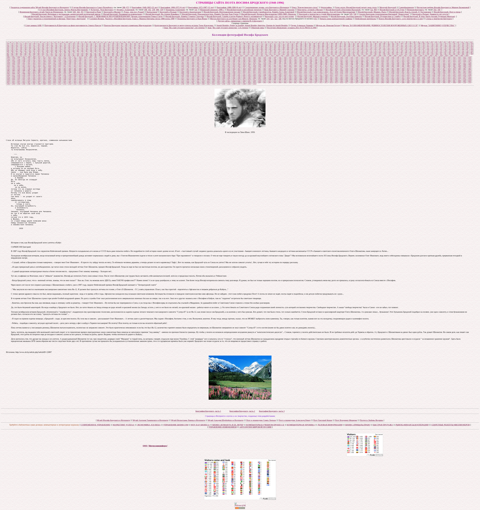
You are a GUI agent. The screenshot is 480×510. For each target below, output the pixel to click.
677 (130, 51)
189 (336, 43)
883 (100, 54)
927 (292, 54)
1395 (305, 61)
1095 (167, 57)
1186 (167, 58)
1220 (341, 58)
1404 (351, 61)
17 (74, 42)
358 (139, 46)
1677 (351, 66)
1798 (39, 69)
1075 (64, 57)
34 (166, 42)
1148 (438, 57)
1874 (428, 69)
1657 (249, 66)
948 (384, 54)
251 (139, 45)
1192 (198, 58)
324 (459, 45)
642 (445, 49)
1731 (162, 67)
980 (56, 55)
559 (82, 49)
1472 (233, 63)
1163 (49, 58)
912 (227, 54)
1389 (274, 61)
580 (174, 49)
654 (30, 51)
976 (39, 55)
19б (90, 42)
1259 (75, 60)
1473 (239, 63)
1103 (208, 57)
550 (43, 49)
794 (179, 52)
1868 (397, 69)
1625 (85, 66)
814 (266, 52)
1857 (341, 69)
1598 (413, 64)
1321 (392, 60)
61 (272, 42)
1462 (182, 63)
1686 (397, 66)
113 (471, 42)
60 (269, 42)
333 (30, 46)
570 (130, 49)
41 (195, 42)
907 (205, 54)
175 (275, 43)
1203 (254, 58)
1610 (8, 66)
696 (218, 51)
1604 (444, 64)
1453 (136, 63)
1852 (315, 69)
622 (358, 49)
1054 (420, 55)
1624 (80, 66)
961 (441, 54)
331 (21, 46)
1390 (280, 61)
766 (56, 52)
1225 (367, 58)
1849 (300, 69)
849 (419, 52)
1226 (372, 58)
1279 (177, 60)
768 (65, 52)
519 (375, 48)
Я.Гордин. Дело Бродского (102, 10)
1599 (418, 64)
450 (73, 48)
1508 (418, 63)
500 (292, 48)
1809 (95, 69)
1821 (157, 69)
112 (467, 42)
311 (402, 45)
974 (30, 55)
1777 (397, 67)
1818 (141, 69)
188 (332, 43)
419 (406, 46)
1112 (254, 57)
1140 (397, 57)
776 (100, 52)
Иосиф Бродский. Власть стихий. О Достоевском (410, 12)
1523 (28, 64)
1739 (203, 67)
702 (244, 51)
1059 (446, 55)
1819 (146, 69)
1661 (269, 66)
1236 (423, 58)
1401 (336, 61)
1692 (428, 66)
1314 (356, 60)
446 (56, 48)
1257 (64, 60)
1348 (64, 61)
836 (362, 52)
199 (380, 43)
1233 (408, 58)
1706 (34, 67)
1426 (464, 61)
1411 (387, 61)
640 (437, 49)
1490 (326, 63)
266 (205, 45)
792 (170, 52)
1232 (403, 58)
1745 (233, 67)
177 (283, 43)
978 (47, 55)
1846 (285, 69)
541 (472, 48)
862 (8, 54)
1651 (218, 66)
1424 (454, 61)
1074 (59, 57)
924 (279, 54)
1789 (459, 67)
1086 (121, 57)
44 (206, 42)
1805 (75, 69)
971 (17, 55)
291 (314, 45)
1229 (387, 58)
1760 (310, 67)
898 (165, 54)
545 (21, 49)
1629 (105, 66)
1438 (59, 63)
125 (56, 43)
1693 (433, 66)
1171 (90, 58)
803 (218, 52)
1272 (141, 60)
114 (8, 43)
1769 (356, 67)
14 (55, 42)
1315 (362, 60)
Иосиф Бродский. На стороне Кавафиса (162, 14)
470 (161, 48)
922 (270, 54)
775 (95, 52)
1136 (377, 57)
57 (258, 42)
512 (345, 48)
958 (428, 54)
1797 (34, 69)
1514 (449, 63)
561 (91, 49)
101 (419, 42)
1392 (290, 61)
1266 (110, 60)
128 (69, 43)
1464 (192, 63)
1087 (126, 57)
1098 (182, 57)
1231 (397, 58)
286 (292, 45)
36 (173, 42)
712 (288, 51)
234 (65, 45)
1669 (310, 66)
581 (179, 49)
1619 (54, 66)
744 (428, 51)
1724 (126, 67)
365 (170, 46)
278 (257, 45)
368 (183, 46)
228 (39, 45)
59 (265, 42)
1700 (469, 66)
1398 (321, 61)
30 (151, 42)
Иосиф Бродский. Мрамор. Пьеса (372, 12)
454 (91, 48)
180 (297, 43)
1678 (356, 66)
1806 (80, 69)
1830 (203, 69)
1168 (75, 58)
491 (253, 48)
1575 (295, 64)
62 (276, 42)
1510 (428, 63)
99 (410, 42)
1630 (110, 66)
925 (283, 54)
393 (292, 46)
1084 (110, 57)
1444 (90, 63)
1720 (105, 67)
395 (301, 46)
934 (323, 54)
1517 (464, 63)
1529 (59, 64)
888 (122, 54)
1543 (131, 64)
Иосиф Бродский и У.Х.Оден (392, 10)
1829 (198, 69)
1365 (151, 61)
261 (183, 45)
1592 (382, 64)
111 (462, 42)
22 (105, 42)
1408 (372, 61)
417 (397, 46)
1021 (251, 55)
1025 (272, 55)
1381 (233, 61)
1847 (290, 69)
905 (196, 54)
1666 (295, 66)
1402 (341, 61)
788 (152, 52)
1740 (208, 67)
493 (262, 48)
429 (450, 46)
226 (30, 45)
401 (327, 46)
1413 (397, 61)
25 (120, 42)
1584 (341, 64)
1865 (382, 69)
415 (389, 46)
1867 (392, 69)
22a (109, 42)
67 (294, 42)
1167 (69, 58)
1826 (182, 69)
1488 (315, 63)
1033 (313, 55)
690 (192, 51)
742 (419, 51)
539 (161, 10)
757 (17, 52)
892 (139, 54)
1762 (321, 67)
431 (459, 46)
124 (52, 43)
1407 (367, 61)
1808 (90, 69)
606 (288, 49)
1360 (126, 61)
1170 (85, 58)
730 (367, 51)
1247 (13, 60)
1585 (346, 64)
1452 (131, 63)
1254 (49, 60)
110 (458, 42)
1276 (162, 60)
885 (109, 54)
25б (129, 42)
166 (235, 43)
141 (195, 10)
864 (17, 54)
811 (253, 52)
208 (419, 43)
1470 (223, 63)
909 (213, 54)
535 (445, 48)
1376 (208, 61)
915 (240, 54)
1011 (200, 55)
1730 (157, 67)
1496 (356, 63)
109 (453, 42)
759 (25, 52)
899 (170, 54)
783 (130, 52)
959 (432, 54)
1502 (387, 63)
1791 (469, 67)
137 (109, 43)
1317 (372, 60)
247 (122, 45)
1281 (187, 60)
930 (305, 54)
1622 (69, 66)
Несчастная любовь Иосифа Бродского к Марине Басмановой (443, 7)
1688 (408, 66)
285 (288, 45)
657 (43, 51)
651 (17, 51)
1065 (13, 57)
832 (345, 52)
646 (463, 49)
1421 (438, 61)
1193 (203, 58)
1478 (264, 63)
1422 (444, 61)
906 (200, 54)
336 (43, 46)
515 (358, 48)
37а (181, 42)
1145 (423, 57)
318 (432, 45)
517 (367, 48)
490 (157, 10)
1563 (233, 64)
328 (74, 12)
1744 (228, 67)
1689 (413, 66)
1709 (49, 67)
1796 (28, 69)
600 (262, 49)
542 (8, 49)
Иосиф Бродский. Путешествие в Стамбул (383, 16)
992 (109, 55)
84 (356, 42)
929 (301, 54)
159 (205, 43)
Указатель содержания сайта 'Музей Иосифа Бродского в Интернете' (40, 7)
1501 (382, 63)
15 (58, 42)
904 (192, 54)
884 (104, 54)
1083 (105, 57)
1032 (308, 55)
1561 (223, 64)
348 (95, 46)
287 (297, 45)
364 (165, 46)
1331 (444, 60)
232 (56, 45)
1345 (49, 61)
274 (240, 45)
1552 (177, 64)
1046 (379, 55)
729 (362, 51)
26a (137, 42)
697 (222, 51)
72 (312, 42)
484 (222, 48)
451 (315, 19)
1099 (187, 57)
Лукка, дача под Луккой (134, 12)
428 (445, 46)
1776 (392, 67)
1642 (172, 66)
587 (205, 49)
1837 (239, 69)
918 (253, 54)
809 (244, 52)
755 (8, 52)
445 (52, 48)
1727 (141, 67)
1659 (259, 66)
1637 (146, 66)
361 (152, 46)
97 (403, 42)
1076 (69, 57)
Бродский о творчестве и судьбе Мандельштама (319, 14)
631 (397, 49)
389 (275, 46)
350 (104, 46)
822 (301, 52)
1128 (336, 57)
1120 (295, 57)
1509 (423, 63)
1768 (351, 67)
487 (235, 48)
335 (39, 46)
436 (12, 48)
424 (428, 46)
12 (47, 42)
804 (222, 52)
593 (231, 49)
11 (44, 42)
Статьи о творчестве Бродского (439, 19)
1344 (44, 61)
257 (165, 45)
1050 (400, 55)
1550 (167, 64)
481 (209, 48)
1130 (346, 57)
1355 (100, 61)
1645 (187, 66)
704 (253, 51)
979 (52, 55)
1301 (290, 60)
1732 (167, 67)
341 (65, 46)
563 (100, 49)
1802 (59, 69)
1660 (264, 66)
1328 (428, 60)
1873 (423, 69)
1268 (121, 60)
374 (209, 46)
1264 (100, 60)
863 (12, 54)
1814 (121, 69)
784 (135, 52)
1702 (13, 67)
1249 (23, 60)
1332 (449, 60)
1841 (259, 69)
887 (117, 54)
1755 (285, 67)
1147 (433, 57)
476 (187, 48)
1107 (228, 57)
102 (149, 10)
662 (65, 51)
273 (235, 45)
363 (161, 46)
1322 (397, 60)
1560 (218, 64)
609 (301, 49)
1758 (300, 67)
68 (298, 42)
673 (113, 51)
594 (235, 49)
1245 (469, 58)
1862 (367, 69)
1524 (34, 64)
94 (392, 42)
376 (218, 46)
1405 (356, 61)
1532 (75, 64)
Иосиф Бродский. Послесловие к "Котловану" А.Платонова (50, 16)
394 (297, 46)
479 (200, 48)
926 (288, 54)
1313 (351, 60)
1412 (392, 61)
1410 (382, 61)
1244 (464, 58)
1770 (362, 67)
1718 (95, 67)
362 (157, 46)
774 (91, 52)
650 (12, 51)
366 (174, 46)
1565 (244, 64)
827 (323, 52)
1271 (136, 60)
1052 (410, 55)
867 (30, 54)
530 (354, 14)
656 (39, 51)
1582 (331, 64)
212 (437, 43)
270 (222, 45)
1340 (23, 61)
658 (47, 51)
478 (196, 48)
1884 (13, 70)
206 (410, 43)
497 (279, 48)
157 (196, 43)
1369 (172, 61)
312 (406, 45)
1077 (75, 57)
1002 (154, 55)
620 (349, 49)
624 (367, 49)
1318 (377, 60)
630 (393, 49)
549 (39, 49)
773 (87, 52)
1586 (351, 64)
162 (218, 43)
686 (170, 51)
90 (377, 42)
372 (200, 46)
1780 (413, 67)
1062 (461, 55)
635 (415, 49)
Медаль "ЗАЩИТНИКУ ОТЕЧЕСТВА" (438, 25)
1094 (162, 57)
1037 (333, 55)
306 (380, 45)
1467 (208, 63)
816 (275, 52)
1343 (39, 61)
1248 (18, 60)
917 (249, 54)
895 (152, 54)
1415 (408, 61)
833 (349, 52)
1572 (280, 64)
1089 (136, 57)
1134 (367, 57)
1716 (85, 67)
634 (410, 49)
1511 (433, 63)
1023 (261, 55)
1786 (444, 67)
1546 (146, 64)
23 (113, 42)
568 (122, 49)
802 (213, 52)
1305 (310, 60)
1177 (121, 58)
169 (249, 43)
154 (183, 43)
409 (362, 46)
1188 (177, 58)
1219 (336, 58)
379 (231, 46)
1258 (69, 60)
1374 (198, 61)
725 (345, 51)
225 (25, 45)
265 (200, 45)
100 (414, 42)
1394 (300, 61)
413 (380, 46)
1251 (34, 60)
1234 (413, 58)
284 (283, 45)
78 (334, 42)
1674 (336, 66)
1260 (80, 60)
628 (384, 49)
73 (316, 42)
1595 (397, 64)
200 (384, 43)
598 (253, 49)
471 (165, 48)
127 (65, 43)
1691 (423, 66)
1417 (418, 61)
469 (157, 48)
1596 (403, 64)
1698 (459, 66)
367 (179, 46)
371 (196, 46)
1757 (295, 67)
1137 (382, 57)
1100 (192, 57)
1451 (126, 63)
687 (174, 51)
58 (261, 42)
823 (305, 52)
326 (467, 45)
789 (157, 52)
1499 (372, 63)
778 (109, 52)
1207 (274, 58)
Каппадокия (152, 12)
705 (257, 51)
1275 (157, 60)
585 (196, 49)
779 (113, 52)
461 (122, 48)
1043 (364, 55)
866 (25, 54)
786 (143, 52)
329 (12, 46)
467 (148, 48)
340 (60, 46)
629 (389, 49)
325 (463, 45)
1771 (367, 67)
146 (148, 43)
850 (423, 52)
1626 (90, 66)
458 (109, 48)
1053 (415, 55)
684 (161, 51)
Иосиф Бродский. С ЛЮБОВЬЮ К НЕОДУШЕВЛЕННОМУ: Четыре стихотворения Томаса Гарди (120, 16)
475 (183, 48)
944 (367, 54)
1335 (464, 60)
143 (135, 43)
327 (472, 45)
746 (437, 51)
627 (380, 49)
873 (56, 54)
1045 (374, 55)
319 (267, 19)
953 (406, 54)
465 (139, 48)
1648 (203, 66)
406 (349, 46)
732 (375, 51)
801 (209, 52)
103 (427, 42)
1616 (39, 66)
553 (56, 49)
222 (12, 45)
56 (254, 42)
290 (310, 45)
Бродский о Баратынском (190, 12)
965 (459, 54)
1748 (249, 67)
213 (441, 43)
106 (440, 42)
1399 (326, 61)
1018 (236, 55)
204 (402, 43)
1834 (223, 69)
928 (297, 54)
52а (371, 10)
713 (292, 51)
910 (218, 54)
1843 (269, 69)
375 (213, 46)
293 (323, 45)
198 (145, 10)
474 (179, 48)
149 (161, 43)
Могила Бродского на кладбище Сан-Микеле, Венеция (233, 19)
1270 (131, 60)
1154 (469, 57)
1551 (172, 64)
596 (244, 49)
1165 (59, 58)
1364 (146, 61)
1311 (341, 60)
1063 (466, 55)
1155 (8, 58)
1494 (346, 63)
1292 (244, 60)
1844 (274, 69)
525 (402, 48)
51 (232, 42)
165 (231, 43)
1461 (177, 63)
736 (393, 51)
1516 (459, 63)
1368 (167, 61)
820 (292, 52)
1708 (44, 67)
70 (305, 42)
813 (262, 52)
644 (454, 49)
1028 (287, 55)
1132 (356, 57)
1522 (23, 64)
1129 (341, 57)
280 (266, 45)
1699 (464, 66)
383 (249, 46)
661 (60, 51)
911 (222, 54)
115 (12, 43)
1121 (300, 57)
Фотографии (326, 7)
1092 (151, 57)
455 (95, 48)
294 (327, 45)
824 (310, 52)
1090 (141, 57)
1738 (198, 67)
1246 (8, 60)
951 (397, 54)
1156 (13, 58)
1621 (64, 66)
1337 (8, 61)
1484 (295, 63)
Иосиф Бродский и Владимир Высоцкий (343, 10)
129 (73, 43)
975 (34, 55)
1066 (18, 57)
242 (100, 45)
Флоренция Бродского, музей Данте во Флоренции (41, 12)
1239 (438, 58)
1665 (290, 66)
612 (314, 49)
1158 (23, 58)
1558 (208, 64)
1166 (64, 58)
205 (406, 43)
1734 (177, 67)
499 (288, 48)
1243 (459, 58)
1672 (326, 66)
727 (353, 51)
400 (323, 46)
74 (319, 42)
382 (244, 46)
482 (213, 48)
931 (310, 54)
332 (25, 46)
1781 (418, 67)
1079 (85, 57)
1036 (328, 55)
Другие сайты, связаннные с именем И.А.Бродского (240, 21)
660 (56, 51)
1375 (203, 61)
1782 (423, 67)
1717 (90, 67)
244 (109, 45)
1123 (310, 57)
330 (17, 46)
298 (345, 45)
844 (397, 52)
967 (467, 54)
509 (332, 48)
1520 (13, 64)
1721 (110, 67)
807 (235, 52)
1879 (454, 69)
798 (196, 52)
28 (144, 42)
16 (71, 42)
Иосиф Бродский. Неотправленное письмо (222, 12)
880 (87, 54)
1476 (254, 63)
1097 (177, 57)
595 (240, 49)
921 (266, 54)
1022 (256, 55)
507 (323, 48)
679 (139, 51)
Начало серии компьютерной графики (336, 19)
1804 (69, 69)
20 (98, 42)
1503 (392, 63)
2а (17, 42)
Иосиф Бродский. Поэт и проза (447, 12)
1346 (54, 61)
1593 (387, 64)
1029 (292, 55)
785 (139, 52)
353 (117, 46)
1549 (162, 64)
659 (52, 51)
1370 (177, 61)
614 (323, 49)
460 (117, 48)
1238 (433, 58)
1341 (28, 61)
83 (352, 42)
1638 (151, 66)
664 (73, 51)
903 (187, 54)
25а (125, 42)
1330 (438, 60)
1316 (367, 60)
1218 (331, 58)
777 (104, 52)
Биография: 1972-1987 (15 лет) (201, 7)
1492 (336, 63)
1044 (369, 55)
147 (152, 43)
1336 (469, 60)
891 (135, 54)
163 (222, 43)
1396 (310, 61)
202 (393, 43)
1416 (413, 61)
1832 (213, 69)
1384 (249, 61)
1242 (454, 58)
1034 (318, 55)
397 (310, 46)
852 (432, 52)
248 (126, 45)
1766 (341, 67)
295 (332, 45)
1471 (228, 63)
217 (459, 43)
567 (117, 49)
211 (432, 43)
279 (262, 45)
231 (52, 45)
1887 (28, 70)
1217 (326, 58)
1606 (454, 64)
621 (353, 49)
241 (95, 45)
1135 (372, 57)
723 (336, 51)
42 (199, 42)
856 (450, 52)
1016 (226, 55)
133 (91, 43)
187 (327, 43)
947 (380, 54)
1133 (362, 57)
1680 (367, 66)
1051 (405, 55)
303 (367, 45)
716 (305, 51)
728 (358, 51)
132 (87, 43)
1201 (244, 58)
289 (305, 45)
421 (415, 46)
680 (143, 51)
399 (319, 46)
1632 (121, 66)
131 (82, 43)
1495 (351, 63)
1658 (254, 66)
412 (375, 46)
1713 (69, 67)
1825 (177, 69)
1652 (223, 66)
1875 (433, 69)
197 (371, 43)
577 (161, 49)
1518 (469, 63)
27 (141, 42)
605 (283, 49)
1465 (198, 63)
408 (358, 46)
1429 (13, 63)
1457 (157, 63)
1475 (249, 63)
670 (100, 51)
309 (393, 45)
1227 (377, 58)
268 (213, 45)
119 (30, 43)
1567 (254, 64)
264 (196, 45)
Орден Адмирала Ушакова (302, 25)
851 (428, 52)
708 (270, 51)
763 (43, 52)
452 (82, 48)
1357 (110, 61)
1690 (418, 66)
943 (362, 54)
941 (353, 54)
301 (358, 45)
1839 (249, 69)
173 (266, 43)
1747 (244, 67)
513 (349, 48)
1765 (336, 67)
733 (380, 51)
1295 (259, 60)
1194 (208, 58)
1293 (249, 60)
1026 (277, 55)
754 (472, 51)
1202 (249, 58)
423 (423, 46)
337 (47, 46)
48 (221, 42)
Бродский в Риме (93, 12)
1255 (54, 60)
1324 (408, 60)
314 (415, 45)
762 (39, 52)
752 (463, 51)
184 (314, 43)
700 (235, 51)
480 (205, 48)
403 (336, 46)
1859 (351, 69)
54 (247, 42)
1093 (157, 57)
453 (87, 48)
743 (423, 51)
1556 (198, 64)
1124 (315, 57)
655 (34, 51)
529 (350, 14)
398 (314, 46)
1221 (346, 58)
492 (257, 48)
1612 (18, 66)
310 (397, 45)
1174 (105, 58)
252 (143, 45)
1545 (141, 64)
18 (78, 42)
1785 (438, 67)
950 (393, 54)
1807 (85, 69)
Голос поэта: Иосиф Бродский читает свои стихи (356, 7)
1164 (54, 58)
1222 (351, 58)
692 (200, 51)
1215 (315, 58)
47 (217, 42)
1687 (403, 66)
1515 (454, 63)
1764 (331, 67)
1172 (95, 58)
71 (309, 42)
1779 (408, 67)
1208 (280, 58)
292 (319, 45)
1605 (449, 64)
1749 (254, 67)
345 (82, 46)
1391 (285, 61)
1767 (346, 67)
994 (117, 55)
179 (292, 43)
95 (395, 42)
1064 (8, 57)
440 (30, 48)
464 (135, 48)
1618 (49, 66)
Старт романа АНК (33, 25)
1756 (290, 67)
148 (157, 43)
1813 (116, 69)
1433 (34, 63)
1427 (469, 61)
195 (362, 43)
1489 (321, 63)
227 (34, 45)
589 (213, 49)
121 (39, 43)
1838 (244, 69)
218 (463, 43)
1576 (300, 64)
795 (183, 52)
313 (410, 45)
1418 (423, 61)
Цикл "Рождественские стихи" (305, 7)
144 (139, 43)
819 (288, 52)
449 (69, 48)
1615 (34, 66)
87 (367, 42)
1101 (198, 57)
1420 (433, 61)
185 (319, 43)
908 (209, 54)
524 (397, 48)
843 (393, 52)
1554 (187, 64)
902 (183, 54)
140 (122, 43)
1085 (116, 57)
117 (21, 43)
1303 (300, 60)
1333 (454, 60)
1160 (34, 58)
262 (187, 45)
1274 (151, 60)
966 (463, 54)
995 (122, 55)
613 (319, 49)
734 (384, 51)
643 (450, 49)
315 (419, 45)
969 (8, 55)
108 (449, 42)
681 (148, 51)
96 (399, 42)
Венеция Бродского (415, 10)
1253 (44, 60)
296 (336, 45)
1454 (141, 63)
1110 (244, 57)
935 (327, 54)
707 (266, 51)
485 (227, 48)
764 (47, 52)
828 (327, 52)
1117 (280, 57)
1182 (146, 58)
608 (297, 49)
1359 (121, 61)
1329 (433, 60)
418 (402, 46)
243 (104, 45)
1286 (213, 60)
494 (266, 48)
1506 (408, 63)
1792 (8, 69)
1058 (441, 55)
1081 (95, 57)
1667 (300, 66)
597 (249, 49)
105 (436, 42)
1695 (444, 66)
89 (374, 42)
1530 (64, 64)
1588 (362, 64)
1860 (356, 69)
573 (143, 49)
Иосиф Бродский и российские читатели (244, 10)
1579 (315, 64)
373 (205, 46)
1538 (105, 64)
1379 (223, 61)
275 (244, 45)
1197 (223, 58)
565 (109, 49)
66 (290, 42)
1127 (331, 57)
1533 (80, 64)
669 (95, 51)
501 (297, 48)
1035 (323, 55)
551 (47, 49)
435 (8, 48)
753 (467, 51)
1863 (372, 69)
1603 (438, 64)
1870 (408, 69)
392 (288, 46)
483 (218, 48)
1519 (8, 64)
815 (270, 52)
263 (192, 45)
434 (472, 46)
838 (371, 52)
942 (358, 54)
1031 (302, 55)
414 (384, 46)
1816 (131, 69)
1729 (151, 67)
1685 (392, 66)
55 (251, 42)
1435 (44, 63)
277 (253, 45)
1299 (280, 60)
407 (353, 46)
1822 (162, 69)
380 (235, 46)
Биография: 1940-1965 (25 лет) (145, 7)
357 (135, 46)
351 (82, 12)
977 (43, 55)
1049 (395, 55)
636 (419, 49)
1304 (305, 60)
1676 (346, 66)
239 (153, 10)
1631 (116, 66)
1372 (187, 61)
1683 (382, 66)
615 (327, 49)
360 (148, 46)
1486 (305, 63)
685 (165, 51)
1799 (44, 69)
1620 (59, 66)
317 (428, 45)
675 (122, 51)
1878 (449, 69)
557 (73, 49)
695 (213, 51)
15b (67, 42)
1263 (95, 60)
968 (472, 54)
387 (266, 46)
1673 (331, 66)
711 (283, 51)
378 (227, 46)
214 (445, 43)
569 (126, 49)
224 (21, 45)
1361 (131, 61)
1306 (315, 60)
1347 (59, 61)
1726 (136, 67)
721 (327, 51)
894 (148, 54)
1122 (305, 57)
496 (275, 48)
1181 (141, 58)
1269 (126, 60)
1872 (418, 69)
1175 (110, 58)
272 (231, 45)
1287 (218, 60)
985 (78, 55)
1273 (146, 60)
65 (287, 42)
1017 (231, 55)
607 (292, 49)
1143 (413, 57)
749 (450, 51)
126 (60, 43)
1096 (172, 57)
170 (253, 43)
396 (305, 46)
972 (21, 55)
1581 (326, 64)
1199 (233, 58)
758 (21, 52)
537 (454, 48)
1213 (305, 58)
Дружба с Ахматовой (125, 10)
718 (314, 51)
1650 (213, 66)
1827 (187, 69)
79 (337, 42)
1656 (244, 66)
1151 (454, 57)
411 (371, 46)
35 (169, 42)
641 (441, 49)
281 (270, 45)
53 (243, 42)
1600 (423, 64)
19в (94, 42)
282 (275, 45)
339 (56, 46)
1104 (213, 57)
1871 (413, 69)
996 (126, 55)
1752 (269, 67)
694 (209, 51)
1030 (297, 55)
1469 (218, 63)
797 (192, 52)
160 (209, 43)
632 (402, 49)
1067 (23, 57)
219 (467, 43)
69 (301, 42)
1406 (362, 61)
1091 (146, 57)
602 (270, 49)
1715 (80, 67)
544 (17, 49)
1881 (464, 69)
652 (21, 51)
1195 (213, 58)
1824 (172, 69)
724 (340, 51)
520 (380, 48)
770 (73, 52)
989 (95, 55)
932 (314, 54)
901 (179, 54)
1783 (428, 67)
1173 (100, 58)
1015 (220, 55)
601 (266, 49)
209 (423, 43)
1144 (418, 57)
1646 (192, 66)
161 (213, 43)
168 (244, 43)
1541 (121, 64)
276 (249, 45)
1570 (269, 64)
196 (367, 43)
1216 (321, 58)
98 (406, 42)
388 (270, 46)
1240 (444, 58)
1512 (438, 63)
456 (100, 48)
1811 (105, 69)
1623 (75, 66)
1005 (169, 55)
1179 (131, 58)
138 (113, 43)
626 (375, 49)
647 (467, 49)
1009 (190, 55)
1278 (172, 60)
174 (270, 43)
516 (362, 48)
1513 (444, 63)
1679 (362, 66)
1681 (372, 66)
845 (402, 52)
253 (148, 45)
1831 (208, 69)
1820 (151, 69)
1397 (315, 61)
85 (359, 42)
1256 (59, 60)
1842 (264, 69)
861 (472, 52)
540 (467, 48)
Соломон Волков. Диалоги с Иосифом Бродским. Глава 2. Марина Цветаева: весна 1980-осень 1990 (131, 19)
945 (371, 54)
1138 (387, 57)
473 (174, 48)
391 (283, 46)
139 (117, 43)
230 (47, 45)
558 (78, 49)
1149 (444, 57)
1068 (28, 57)
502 (301, 48)
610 (305, 49)
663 (69, 51)
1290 (233, 60)
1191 (192, 58)
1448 (110, 63)
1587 (356, 64)
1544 (136, 64)
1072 (49, 57)
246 (117, 45)
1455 (146, 63)
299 (349, 45)
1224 (362, 58)
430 (454, 46)
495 (270, 48)
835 (358, 52)
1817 (136, 69)
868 (34, 54)
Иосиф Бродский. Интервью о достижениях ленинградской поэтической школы (66, 14)
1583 (336, 64)
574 (148, 49)
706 (262, 51)
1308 (326, 60)
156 (192, 43)
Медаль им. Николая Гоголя (328, 25)
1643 (177, 66)
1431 (23, 63)
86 (363, 42)
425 (432, 46)
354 (434, 10)
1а (10, 42)
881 (91, 54)
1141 (403, 57)
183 (310, 43)
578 (165, 49)
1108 (233, 57)
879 (82, 54)
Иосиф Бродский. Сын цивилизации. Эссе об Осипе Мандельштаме (326, 12)
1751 (264, 67)
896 (157, 54)
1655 (239, 66)
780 (117, 52)
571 (135, 49)
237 (78, 45)
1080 (90, 57)
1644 (182, 66)
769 (69, 52)
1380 (228, 61)
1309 (331, 60)
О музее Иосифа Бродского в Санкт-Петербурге (92, 7)
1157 (18, 58)
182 (305, 43)
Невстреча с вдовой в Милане (310, 10)
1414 (403, 61)
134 (95, 43)
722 (332, 51)
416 (393, 46)
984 (73, 55)
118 (25, 43)
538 (459, 48)
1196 (218, 58)
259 (174, 45)
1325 (413, 60)
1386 (259, 61)
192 (349, 43)
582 (183, 49)
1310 (336, 60)
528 (415, 48)
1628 (100, 66)
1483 (290, 63)
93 (388, 42)
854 (441, 52)
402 (332, 46)
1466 (203, 63)
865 (21, 54)
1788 (454, 67)
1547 (151, 64)
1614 (28, 66)
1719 (100, 67)
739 (406, 51)
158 (200, 43)
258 (170, 45)
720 (323, 51)
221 (8, 45)
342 (69, 46)
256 (161, 45)
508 (327, 48)
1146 (428, 57)
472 (170, 48)
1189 (182, 58)
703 (249, 51)
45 (210, 42)
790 (161, 52)
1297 (269, 60)
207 (415, 43)
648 (472, 49)
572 (139, 49)
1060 (451, 55)
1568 (259, 64)
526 (406, 48)
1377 (213, 61)
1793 (13, 69)
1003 (159, 55)
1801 (54, 69)
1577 (305, 64)
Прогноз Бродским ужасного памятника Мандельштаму (128, 25)
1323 (403, 60)
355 (126, 46)
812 (257, 52)
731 (371, 51)
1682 (377, 66)
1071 (44, 57)
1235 (418, 58)
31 (155, 42)
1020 (246, 55)
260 (179, 45)
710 (279, 51)
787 (148, 52)
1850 (305, 69)
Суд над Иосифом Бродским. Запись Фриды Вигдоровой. (63, 10)
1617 (44, 66)
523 (393, 48)
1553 (182, 64)
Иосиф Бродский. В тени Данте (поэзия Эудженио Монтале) (429, 16)
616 (332, 49)
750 (454, 51)
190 (340, 43)
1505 (403, 63)
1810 (100, 69)
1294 (254, 60)
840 (380, 52)
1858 (346, 69)
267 (209, 45)
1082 (100, 57)
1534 (85, 64)
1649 (208, 66)
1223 (356, 58)
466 (143, 48)
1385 (254, 61)
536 (450, 48)
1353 (90, 61)
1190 (187, 58)
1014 (215, 55)
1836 (233, 69)
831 (340, 52)
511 (340, 48)
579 (170, 49)
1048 (390, 55)
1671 (321, 66)
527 (410, 48)
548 (34, 49)
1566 (249, 64)
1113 (259, 57)
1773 (377, 67)
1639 (157, 66)
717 (310, 51)
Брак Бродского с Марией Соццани (279, 10)
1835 (228, 69)
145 (143, 43)
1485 (300, 63)
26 (133, 42)
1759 (305, 67)
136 (104, 43)
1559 (213, 64)
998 (135, 55)
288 (123, 7)
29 (148, 42)
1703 (18, 67)
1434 (39, 63)
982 (65, 55)
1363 (141, 61)
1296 (264, 60)
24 (117, 42)
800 (205, 52)
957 (423, 54)
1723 (121, 67)
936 (332, 54)
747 (441, 51)
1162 (44, 58)
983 (69, 55)
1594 (392, 64)
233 (60, 45)
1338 (13, 61)
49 (225, 42)
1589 (367, 64)
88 (370, 42)
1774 (382, 67)
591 (222, 49)
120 (34, 43)
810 (249, 52)
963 (450, 54)
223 (17, 45)
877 (73, 54)
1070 (39, 57)
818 (283, 52)
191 (345, 43)
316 (423, 45)
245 (113, 45)
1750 (259, 67)
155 (187, 43)
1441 (75, 63)
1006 (174, 55)
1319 (382, 60)
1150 (449, 57)
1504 (397, 63)
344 (78, 12)
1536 (95, 64)
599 (257, 49)
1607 (459, 64)
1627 (95, 66)
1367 (162, 61)
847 (410, 52)
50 (228, 42)
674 (117, 51)
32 (159, 42)
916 (244, 54)
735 (389, 51)
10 (40, 42)
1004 (164, 55)
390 (279, 46)
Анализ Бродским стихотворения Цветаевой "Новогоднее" (384, 14)
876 (69, 54)
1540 (116, 64)
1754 (280, 67)
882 (95, 54)
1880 (459, 69)
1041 (354, 55)
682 (152, 51)
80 (341, 42)
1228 (382, 58)
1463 (187, 63)
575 (152, 49)
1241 (449, 58)
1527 (49, 64)
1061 (456, 55)
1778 (403, 67)
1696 (449, 66)
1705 (28, 67)
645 (459, 49)
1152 (459, 57)
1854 (326, 69)
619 (345, 49)
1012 (205, 55)
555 (65, 49)
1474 (244, 63)
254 (152, 45)
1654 (233, 66)
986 (82, 55)
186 (323, 43)
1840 (254, 69)
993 (113, 55)
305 (375, 45)
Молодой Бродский (388, 7)
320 (441, 45)
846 (406, 52)
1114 (264, 57)
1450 (121, 63)
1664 (285, 66)
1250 (28, 60)
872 (52, 54)
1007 (179, 55)
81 (345, 42)
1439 (64, 63)
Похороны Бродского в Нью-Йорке (192, 19)
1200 (239, 58)
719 (319, 51)
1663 (280, 66)
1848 (295, 69)
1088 (131, 57)
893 (143, 54)
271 (227, 45)
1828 (192, 69)
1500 (377, 63)
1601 (428, 64)
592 (227, 49)
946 (375, 54)
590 (218, 49)
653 (25, 51)
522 (389, 48)
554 (60, 49)
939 (345, 54)
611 (310, 49)
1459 (167, 63)
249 (130, 45)
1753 (274, 67)
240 (91, 45)
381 (240, 46)
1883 (8, 70)
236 (73, 45)
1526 (44, 64)
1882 (469, 69)
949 (389, 54)
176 (279, 43)
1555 (192, 64)
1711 (59, 67)
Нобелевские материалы (365, 19)
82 (348, 42)
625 (371, 49)
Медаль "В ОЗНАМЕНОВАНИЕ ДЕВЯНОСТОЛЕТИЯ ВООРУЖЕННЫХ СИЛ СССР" (380, 25)
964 (454, 54)
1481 (280, 63)
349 (279, 19)
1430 (18, 63)
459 (113, 48)
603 (275, 49)
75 (323, 42)
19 (81, 42)
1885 (18, 70)
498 (283, 48)
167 (240, 43)
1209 (285, 58)
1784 (433, 67)
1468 (213, 63)
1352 (85, 61)
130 (78, 43)
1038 (338, 55)
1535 (90, 64)
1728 (146, 67)
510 (336, 48)
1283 (198, 60)
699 (231, 51)
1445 (95, 63)
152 (174, 43)
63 (279, 42)
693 (205, 51)
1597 (408, 64)
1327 (423, 60)
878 (78, 54)
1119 (290, 57)
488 (240, 48)
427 (441, 46)
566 (113, 49)
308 (389, 45)
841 (384, 52)
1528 (54, 64)
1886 (23, 70)
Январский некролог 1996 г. (212, 10)
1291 (239, 60)
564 (104, 49)
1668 (305, 66)
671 (127, 7)
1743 (223, 67)
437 (17, 48)
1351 (80, 61)
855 (445, 52)
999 (139, 55)
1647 (198, 66)
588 (209, 49)
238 (82, 45)
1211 (295, 58)
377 (222, 46)
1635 (136, 66)
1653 (228, 66)
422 (419, 46)
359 (143, 46)
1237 (428, 58)
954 (410, 54)
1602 (433, 64)
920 (262, 54)
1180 (136, 58)
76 (327, 42)
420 (410, 46)
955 (415, 54)
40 (192, 42)
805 (375, 10)
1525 (39, 64)
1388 (269, 61)
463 (130, 48)
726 (349, 51)
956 (419, 54)
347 (91, 46)
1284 (203, 60)
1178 (126, 58)
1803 (64, 69)
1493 (341, 63)
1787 (449, 67)
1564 (239, 64)
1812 (110, 69)
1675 (341, 66)
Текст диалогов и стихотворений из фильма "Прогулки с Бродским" (57, 19)
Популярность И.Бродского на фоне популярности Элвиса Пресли (72, 25)
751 (459, 51)
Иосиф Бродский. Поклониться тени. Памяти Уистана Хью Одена (210, 14)
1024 (267, 55)
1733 (172, 67)
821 (297, 52)
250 (135, 45)
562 (95, 49)
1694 (438, 66)
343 (73, 46)
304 (371, 45)
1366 (157, 61)
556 (69, 49)
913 (231, 54)
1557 (203, 64)
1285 (208, 60)
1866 (387, 69)
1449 (116, 63)
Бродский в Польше (168, 12)
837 (367, 52)
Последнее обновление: (291, 28)
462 (126, 48)
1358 (116, 61)
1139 (392, 57)
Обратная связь (257, 28)
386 (262, 46)
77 (330, 42)
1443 (85, 63)
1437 (54, 63)
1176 (116, 58)
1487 (310, 63)
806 (231, 52)
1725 (131, 67)
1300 (285, 60)
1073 (54, 57)
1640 (162, 66)
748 (445, 51)
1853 (321, 69)
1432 (28, 63)
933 (319, 54)
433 (467, 46)
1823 (167, 69)
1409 (377, 61)
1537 (100, 64)
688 (179, 51)
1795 (23, 69)
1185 (162, 58)
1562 (228, 64)
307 (384, 45)
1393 (295, 61)
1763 (326, 67)
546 (25, 49)
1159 (28, 58)
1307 (321, 60)
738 (402, 51)
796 (187, 52)
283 (279, 45)
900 (174, 54)
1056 (431, 55)
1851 (310, 69)
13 (51, 42)
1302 (295, 60)
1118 (285, 57)
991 (104, 55)
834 (353, 52)
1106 (223, 57)
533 (437, 48)
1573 (285, 64)
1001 (149, 55)
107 (445, 42)
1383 (244, 61)
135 (100, 43)
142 (130, 43)
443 (43, 48)
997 (130, 55)
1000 (144, 55)
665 (78, 51)
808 (240, 52)
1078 (80, 57)
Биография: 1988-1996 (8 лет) (229, 7)
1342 (34, 61)
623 (362, 49)
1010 (195, 55)
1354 (95, 61)
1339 (18, 61)
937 (336, 54)
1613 (23, 66)
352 (113, 46)
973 (25, 55)
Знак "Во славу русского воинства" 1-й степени (228, 28)
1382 (239, 61)
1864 (377, 69)
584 (192, 49)
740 (410, 51)
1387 (264, 61)
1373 (192, 61)
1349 (69, 61)
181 (301, 43)
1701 (8, 67)
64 (283, 42)
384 (253, 46)
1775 (387, 67)
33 (162, 42)
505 (314, 48)
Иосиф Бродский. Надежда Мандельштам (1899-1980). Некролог (268, 14)
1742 (218, 67)
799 (200, 52)
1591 (377, 64)
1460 (172, 63)
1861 (362, 69)
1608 (464, 64)
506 (319, 48)
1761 (315, 67)
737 (397, 51)
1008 (185, 55)
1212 (300, 58)
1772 (372, 67)
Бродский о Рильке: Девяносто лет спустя (430, 14)
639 (432, 49)
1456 (151, 63)
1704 (23, 67)
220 (472, 43)
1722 (116, 67)
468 (152, 48)
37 (177, 42)
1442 (80, 63)
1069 (34, 57)
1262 (90, 60)
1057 (436, 55)
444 (47, 48)
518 (371, 48)
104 (432, 42)
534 (441, 48)
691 (196, 51)
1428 (8, 63)
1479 (269, 63)
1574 (290, 64)
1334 (459, 60)
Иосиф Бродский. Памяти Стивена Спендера (184, 16)
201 (389, 43)
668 (91, 51)
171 (257, 43)
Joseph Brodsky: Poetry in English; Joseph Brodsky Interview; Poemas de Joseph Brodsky (252, 25)
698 (227, 51)
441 (34, 48)
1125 (321, 57)
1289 (228, 60)
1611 (13, 66)
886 (113, 54)
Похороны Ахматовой (175, 10)
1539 (110, 64)
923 (275, 54)
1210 (290, 58)
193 (353, 43)
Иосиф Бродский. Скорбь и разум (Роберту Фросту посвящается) (234, 16)
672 (109, 51)
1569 (264, 64)
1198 (228, 58)
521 (384, 48)
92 (385, 42)
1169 (80, 58)
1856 (336, 69)
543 (12, 49)
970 (12, 55)
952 (402, 54)
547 (30, 49)
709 (275, 51)
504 (310, 48)
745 (432, 51)
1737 (192, 67)
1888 (34, 70)
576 (157, 49)
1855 (331, 69)
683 (157, 51)
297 (340, 45)
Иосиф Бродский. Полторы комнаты (346, 16)
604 (279, 49)
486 (231, 48)
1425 (459, 61)
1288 (223, 60)
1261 (85, 60)
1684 (387, 66)
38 (185, 42)
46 (214, 42)
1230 (392, 58)
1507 (413, 63)
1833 (218, 69)
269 (218, 45)
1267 (116, 60)
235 (69, 45)
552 (52, 49)
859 (463, 52)
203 (397, 43)
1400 (331, 61)
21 (102, 42)
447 (60, 48)
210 (428, 43)
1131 (351, 57)
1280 (182, 60)
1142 (408, 57)
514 (353, 48)
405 (345, 46)
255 (157, 45)
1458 (162, 63)
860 (467, 52)
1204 (259, 58)
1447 (105, 63)
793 (174, 52)
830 (336, 52)
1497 (362, 63)
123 (47, 43)
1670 (315, 66)
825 (314, 52)
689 (187, 51)
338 (52, 46)
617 (336, 49)
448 (65, 48)
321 (271, 19)
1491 (331, 63)
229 (43, 45)
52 (235, 42)
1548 (157, 64)
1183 (151, 58)
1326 (418, 60)
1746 (239, 67)
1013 (210, 55)
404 (340, 46)
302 (362, 45)
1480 (274, 63)
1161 (39, 58)
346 (87, 46)
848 (415, 52)
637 (423, 49)
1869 (403, 69)
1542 (126, 64)
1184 (157, 58)
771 (78, 52)
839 (375, 52)
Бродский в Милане (112, 12)
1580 (321, 64)
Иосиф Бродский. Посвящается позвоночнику (123, 14)
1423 (449, 61)
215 (450, 43)
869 (39, 54)
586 (200, 49)
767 (60, 52)
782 (126, 52)
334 (34, 46)
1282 (192, 60)
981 (60, 55)
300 (353, 45)
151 (170, 43)
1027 (282, 55)
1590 (372, 64)
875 (65, 54)
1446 (100, 63)
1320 (387, 60)
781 (122, 52)
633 (406, 49)
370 (192, 46)
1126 (326, 57)
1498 (367, 63)
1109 (239, 57)
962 (445, 54)
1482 (285, 63)
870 (43, 54)
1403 (346, 61)
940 (349, 54)
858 (459, 52)
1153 (464, 57)
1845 (280, 69)
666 (82, 51)
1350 (75, 61)
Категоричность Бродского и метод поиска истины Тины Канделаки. (184, 25)
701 (240, 51)
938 (340, 54)
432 (463, 46)
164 (227, 43)
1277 (167, 60)
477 (192, 48)
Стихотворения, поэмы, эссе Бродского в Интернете (266, 7)
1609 (469, 64)
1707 (39, 67)
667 (87, 51)
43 (203, 42)
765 (52, 52)
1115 (269, 57)
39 (188, 42)
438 (21, 48)
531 (428, 48)
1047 (384, 55)
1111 (249, 57)
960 (437, 54)
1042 (359, 55)
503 (305, 48)
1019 (241, 55)
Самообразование (406, 7)
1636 (141, 66)
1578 (310, 64)
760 (30, 52)
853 (437, 52)
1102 (203, 57)
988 (91, 55)
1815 (126, 69)
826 (319, 52)
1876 (438, 69)
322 (275, 19)
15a (63, 42)
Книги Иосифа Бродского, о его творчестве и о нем (401, 19)
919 (257, 54)
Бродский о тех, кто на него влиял (279, 16)
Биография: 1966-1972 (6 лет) (173, 7)
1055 (425, 55)
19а (86, 42)
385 (257, 46)
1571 (274, 64)
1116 (274, 57)
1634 (131, 66)
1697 (454, 66)
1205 (264, 58)
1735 (182, 67)
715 (301, 51)
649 (8, 51)
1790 (464, 67)
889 (126, 54)
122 (43, 43)
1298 (274, 60)
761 (34, 52)
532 (432, 48)
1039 (343, 55)
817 (279, 52)
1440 (69, 63)
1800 (49, 69)
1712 (64, 67)
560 (87, 49)
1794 (18, 69)
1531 (69, 64)
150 (165, 43)
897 (161, 54)
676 (126, 51)
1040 (349, 55)
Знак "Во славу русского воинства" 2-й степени (184, 28)
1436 (49, 63)
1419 (428, 61)
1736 (187, 67)
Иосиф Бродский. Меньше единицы (312, 16)
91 (381, 42)
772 (82, 52)
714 (297, 51)
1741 (213, 67)
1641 (167, 66)
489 (244, 48)
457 (104, 48)
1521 (18, 64)
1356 (105, 61)
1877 (444, 69)
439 (25, 48)
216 (454, 43)
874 (60, 54)
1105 (218, 57)
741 (415, 51)
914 (235, 54)
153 (179, 43)
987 (87, 55)
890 (130, 54)
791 (165, 52)
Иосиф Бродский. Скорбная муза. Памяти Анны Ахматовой (268, 12)
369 (187, 46)
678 (135, 51)
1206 (269, 58)
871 (47, 54)
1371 (182, 61)
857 (454, 52)
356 (438, 10)
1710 (54, 67)
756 (12, 52)
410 (367, 46)
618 (340, 49)
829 (332, 52)
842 (389, 52)
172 (262, 43)
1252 (39, 60)
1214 (310, 58)
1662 (274, 66)
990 (100, 55)
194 (358, 43)
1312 (346, 60)
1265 (105, 60)
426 (437, 46)
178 (288, 43)
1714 (75, 67)
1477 (259, 63)
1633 (126, 66)
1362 (136, 61)
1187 (172, 58)
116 (17, 43)
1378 (218, 61)
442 (39, 48)
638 (428, 49)
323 (454, 45)
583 (187, 49)
